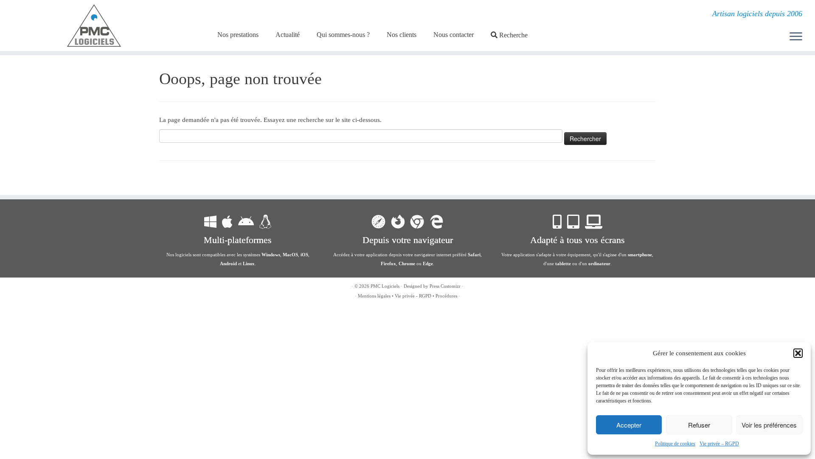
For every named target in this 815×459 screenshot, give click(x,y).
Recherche (513, 35)
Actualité (287, 34)
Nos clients (401, 34)
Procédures (446, 295)
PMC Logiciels (385, 286)
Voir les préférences (769, 424)
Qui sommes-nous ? (343, 34)
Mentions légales (374, 295)
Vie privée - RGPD (413, 295)
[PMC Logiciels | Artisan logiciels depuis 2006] (94, 25)
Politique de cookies (675, 444)
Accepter (628, 424)
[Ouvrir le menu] (796, 37)
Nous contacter (453, 34)
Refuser (699, 424)
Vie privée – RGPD (719, 444)
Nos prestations (238, 34)
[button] (798, 353)
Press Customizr (445, 286)
